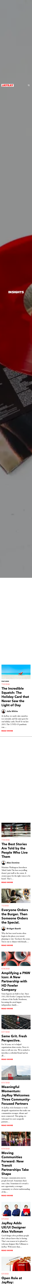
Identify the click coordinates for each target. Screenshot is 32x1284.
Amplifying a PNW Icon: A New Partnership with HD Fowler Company (15, 981)
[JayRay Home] (7, 85)
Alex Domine (13, 862)
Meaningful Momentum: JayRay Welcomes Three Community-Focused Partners (15, 1095)
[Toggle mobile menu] (29, 85)
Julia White (12, 711)
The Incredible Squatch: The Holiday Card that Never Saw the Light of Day (15, 696)
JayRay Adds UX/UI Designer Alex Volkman (13, 1227)
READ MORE (7, 731)
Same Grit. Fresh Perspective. (14, 1038)
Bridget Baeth (14, 928)
